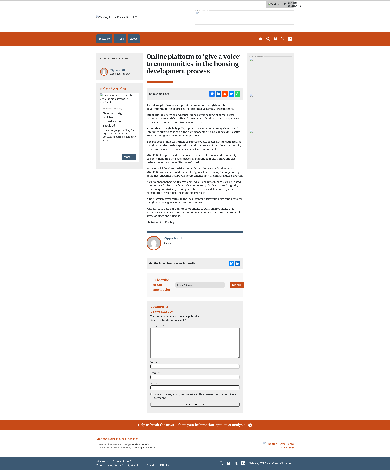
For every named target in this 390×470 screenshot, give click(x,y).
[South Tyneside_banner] (244, 17)
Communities (108, 58)
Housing (124, 58)
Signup (236, 284)
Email (155, 372)
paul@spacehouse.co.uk (136, 444)
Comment (157, 326)
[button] (104, 38)
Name (155, 362)
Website (155, 383)
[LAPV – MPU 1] (270, 74)
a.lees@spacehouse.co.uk (145, 447)
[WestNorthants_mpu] (270, 110)
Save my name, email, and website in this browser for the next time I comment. (196, 396)
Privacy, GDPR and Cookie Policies (270, 463)
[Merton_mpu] (270, 146)
